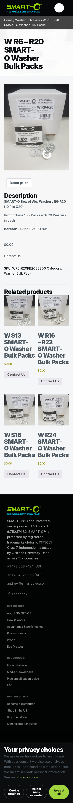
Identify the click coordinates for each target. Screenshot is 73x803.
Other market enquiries (22, 723)
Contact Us (12, 256)
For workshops (17, 665)
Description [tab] (19, 183)
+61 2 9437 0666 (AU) (24, 575)
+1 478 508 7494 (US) (24, 566)
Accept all (59, 792)
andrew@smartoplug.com (27, 583)
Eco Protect (15, 646)
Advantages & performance (25, 626)
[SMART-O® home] (27, 8)
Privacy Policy (27, 777)
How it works (16, 620)
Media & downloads (20, 672)
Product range (16, 633)
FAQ (10, 685)
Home (8, 20)
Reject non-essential (36, 792)
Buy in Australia (17, 717)
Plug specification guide (23, 678)
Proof (11, 640)
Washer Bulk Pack (27, 20)
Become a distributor (21, 703)
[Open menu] (59, 7)
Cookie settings (14, 792)
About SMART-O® (19, 613)
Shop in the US (17, 710)
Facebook (19, 594)
